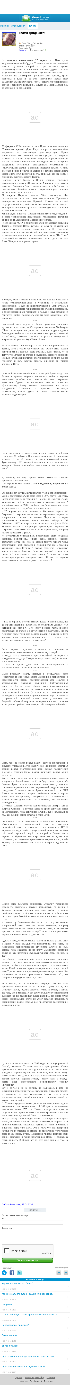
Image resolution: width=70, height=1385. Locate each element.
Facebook (34, 1381)
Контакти (51, 1377)
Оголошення (18, 25)
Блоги (33, 25)
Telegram (48, 1381)
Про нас (18, 1377)
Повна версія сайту (34, 1377)
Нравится (22, 50)
